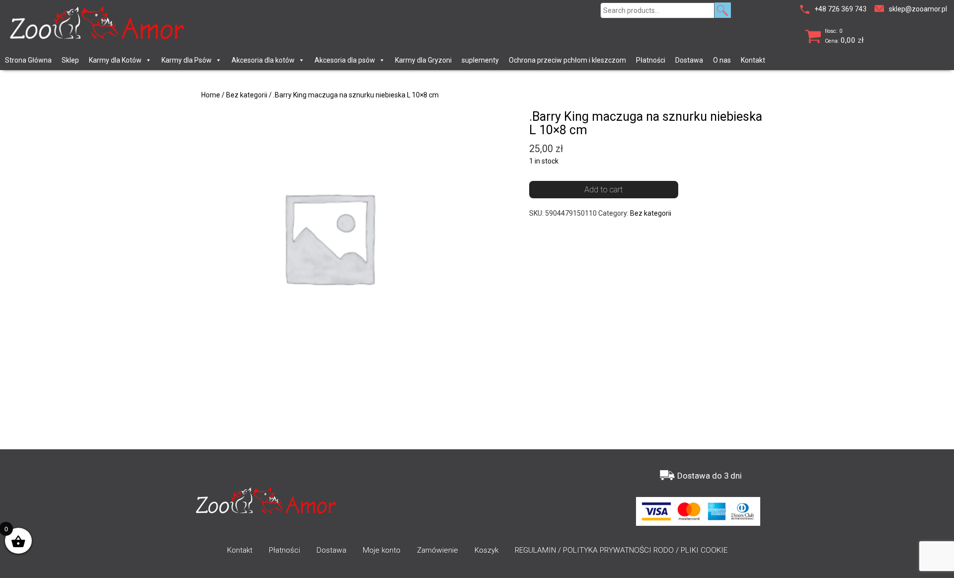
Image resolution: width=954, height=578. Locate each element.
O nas (722, 60)
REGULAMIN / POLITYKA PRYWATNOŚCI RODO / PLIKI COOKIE (621, 550)
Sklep (70, 60)
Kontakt (753, 60)
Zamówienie (437, 550)
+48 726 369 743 (840, 9)
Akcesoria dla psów (345, 60)
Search (723, 10)
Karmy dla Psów (186, 60)
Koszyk (486, 550)
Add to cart (603, 189)
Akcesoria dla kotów (263, 60)
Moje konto (381, 550)
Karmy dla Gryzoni (423, 60)
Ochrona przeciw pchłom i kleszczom (567, 60)
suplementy (480, 60)
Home (210, 95)
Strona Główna (28, 60)
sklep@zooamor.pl (918, 9)
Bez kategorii (246, 95)
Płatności (650, 60)
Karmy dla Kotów (115, 60)
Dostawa (689, 60)
